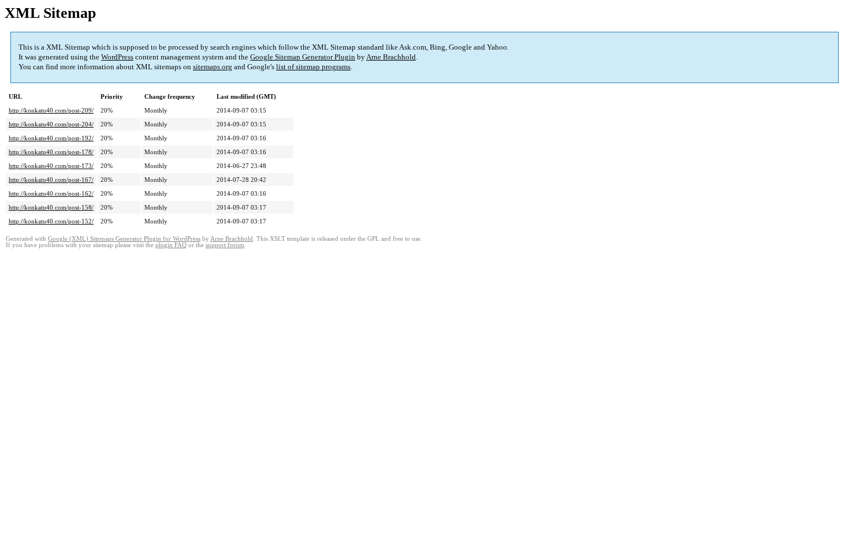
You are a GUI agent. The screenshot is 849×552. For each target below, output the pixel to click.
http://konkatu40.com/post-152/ (51, 221)
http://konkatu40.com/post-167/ (51, 179)
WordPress (117, 57)
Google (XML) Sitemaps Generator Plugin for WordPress (124, 239)
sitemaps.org (212, 66)
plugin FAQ (171, 245)
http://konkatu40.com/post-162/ (51, 193)
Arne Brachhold (391, 57)
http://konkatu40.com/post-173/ (51, 165)
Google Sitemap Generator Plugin (302, 57)
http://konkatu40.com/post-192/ (51, 138)
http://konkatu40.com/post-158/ (51, 207)
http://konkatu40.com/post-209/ (51, 110)
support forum (225, 245)
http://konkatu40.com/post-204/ (51, 124)
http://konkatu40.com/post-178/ (51, 151)
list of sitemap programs (313, 66)
